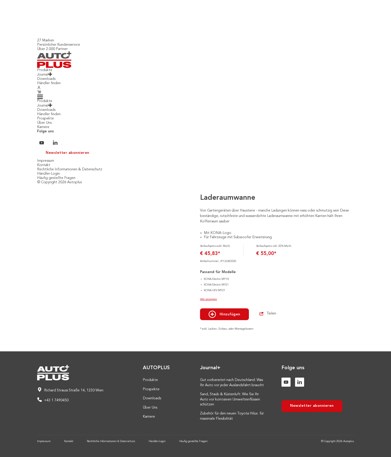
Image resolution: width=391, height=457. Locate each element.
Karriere (43, 127)
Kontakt (43, 165)
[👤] (39, 88)
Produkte (44, 70)
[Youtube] (286, 382)
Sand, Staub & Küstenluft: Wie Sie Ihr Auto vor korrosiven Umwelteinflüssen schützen (230, 399)
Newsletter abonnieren (67, 153)
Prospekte (45, 118)
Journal (42, 74)
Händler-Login (48, 174)
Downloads (46, 79)
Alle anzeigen (208, 299)
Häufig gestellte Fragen (56, 178)
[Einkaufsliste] (39, 92)
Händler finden (49, 83)
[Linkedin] (299, 382)
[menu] (40, 97)
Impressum (45, 161)
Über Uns (44, 123)
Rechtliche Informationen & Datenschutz (69, 169)
